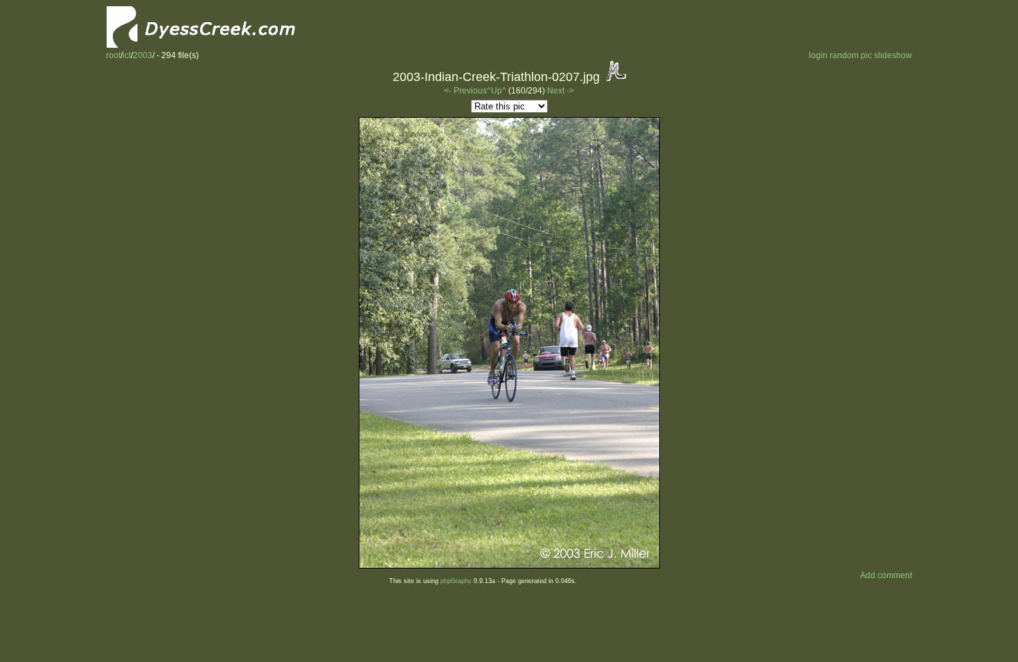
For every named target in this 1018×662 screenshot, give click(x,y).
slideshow (893, 55)
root (113, 55)
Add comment (886, 575)
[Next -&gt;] (509, 566)
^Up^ (496, 91)
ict (127, 55)
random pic (851, 55)
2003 (142, 55)
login (818, 55)
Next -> (560, 91)
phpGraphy (456, 581)
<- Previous (465, 91)
